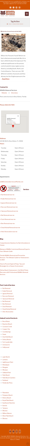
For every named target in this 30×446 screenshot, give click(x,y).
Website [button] (4, 93)
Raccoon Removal (8, 296)
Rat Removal (6, 288)
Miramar (5, 370)
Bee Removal (6, 304)
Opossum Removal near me (9, 211)
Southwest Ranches (8, 403)
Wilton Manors (7, 413)
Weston (4, 410)
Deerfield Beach (7, 337)
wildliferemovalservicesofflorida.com (11, 182)
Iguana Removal (7, 293)
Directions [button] (14, 93)
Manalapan (5, 365)
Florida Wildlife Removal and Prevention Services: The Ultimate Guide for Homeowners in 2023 (14, 257)
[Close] (18, 116)
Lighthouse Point (7, 362)
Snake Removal (7, 291)
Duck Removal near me (8, 219)
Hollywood (5, 347)
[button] (27, 14)
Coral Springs (6, 332)
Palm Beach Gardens (8, 378)
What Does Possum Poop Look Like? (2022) (11, 31)
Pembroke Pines (7, 383)
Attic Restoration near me (9, 231)
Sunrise (4, 405)
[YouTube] (16, 7)
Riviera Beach (6, 398)
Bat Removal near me (7, 215)
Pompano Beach (7, 395)
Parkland (5, 380)
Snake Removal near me (8, 199)
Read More (5, 79)
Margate (5, 367)
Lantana (5, 359)
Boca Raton (6, 321)
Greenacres (6, 345)
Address (3, 138)
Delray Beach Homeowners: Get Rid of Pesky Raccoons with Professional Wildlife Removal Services (14, 272)
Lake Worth (6, 357)
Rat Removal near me (7, 195)
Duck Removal (6, 306)
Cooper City (6, 329)
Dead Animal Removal (9, 309)
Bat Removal (6, 301)
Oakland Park (6, 372)
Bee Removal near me (8, 223)
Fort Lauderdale (7, 342)
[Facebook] (10, 7)
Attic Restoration (7, 312)
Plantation (5, 392)
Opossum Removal (8, 299)
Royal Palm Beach (7, 400)
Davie (4, 334)
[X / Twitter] (13, 7)
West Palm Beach (7, 416)
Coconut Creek (7, 326)
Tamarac (5, 408)
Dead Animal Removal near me (10, 227)
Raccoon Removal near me (9, 207)
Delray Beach (6, 339)
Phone (2, 105)
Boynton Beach (7, 324)
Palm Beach (6, 375)
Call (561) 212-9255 (21, 3)
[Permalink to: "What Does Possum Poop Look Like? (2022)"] (13, 43)
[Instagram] (19, 7)
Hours (2, 144)
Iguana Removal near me (8, 203)
